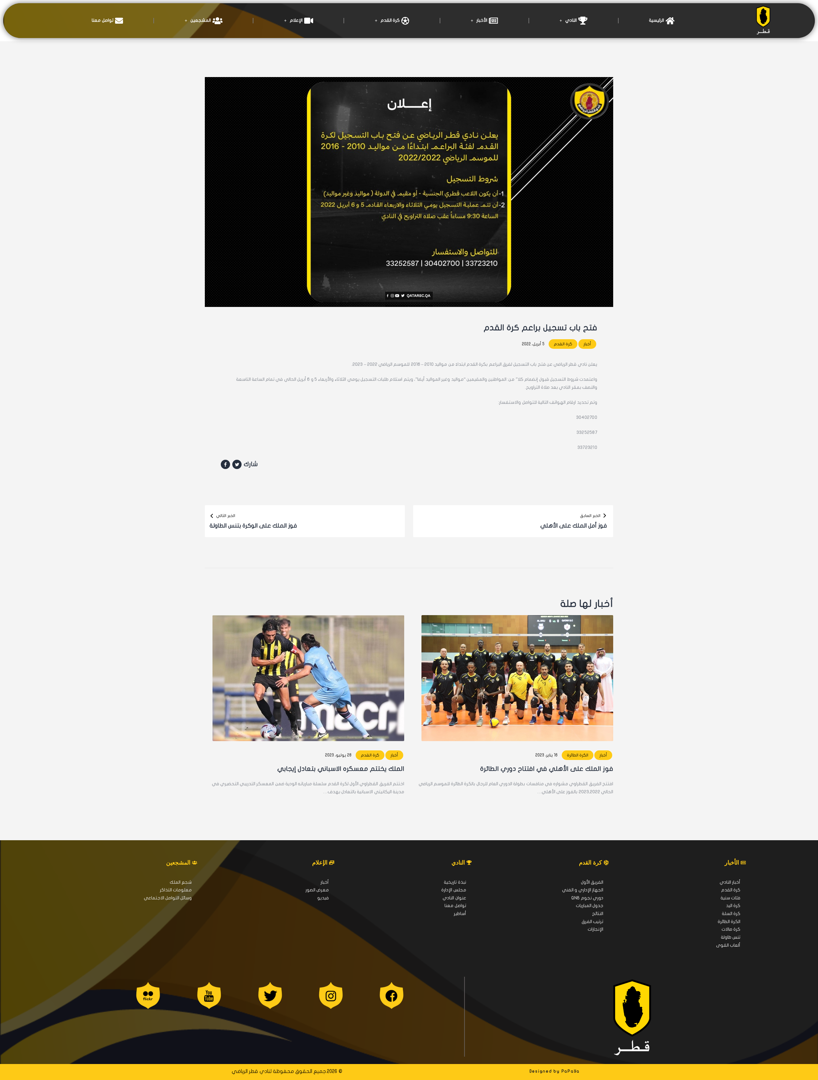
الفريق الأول (592, 882)
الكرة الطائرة (577, 755)
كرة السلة (731, 913)
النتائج (597, 913)
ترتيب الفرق (592, 921)
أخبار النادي (730, 882)
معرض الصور (317, 890)
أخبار (587, 344)
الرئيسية (656, 20)
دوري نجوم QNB (587, 898)
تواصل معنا (102, 20)
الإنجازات (595, 929)
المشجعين (200, 20)
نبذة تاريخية (455, 882)
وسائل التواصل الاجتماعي (168, 898)
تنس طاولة (730, 937)
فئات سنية (730, 898)
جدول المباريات (589, 905)
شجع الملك (181, 882)
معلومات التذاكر (176, 890)
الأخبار (481, 20)
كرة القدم (390, 20)
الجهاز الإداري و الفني (582, 890)
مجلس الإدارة (453, 890)
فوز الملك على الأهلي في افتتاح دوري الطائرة (546, 768)
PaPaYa (570, 1071)
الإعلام (296, 20)
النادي (571, 20)
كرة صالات (731, 929)
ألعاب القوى (728, 945)
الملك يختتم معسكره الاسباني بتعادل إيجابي (340, 768)
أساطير (460, 913)
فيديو (323, 898)
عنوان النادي (454, 898)
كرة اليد (733, 905)
